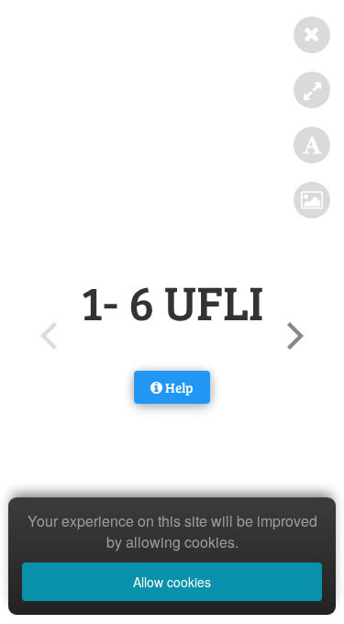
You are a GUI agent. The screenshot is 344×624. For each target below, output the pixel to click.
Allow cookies (172, 582)
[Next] (293, 336)
